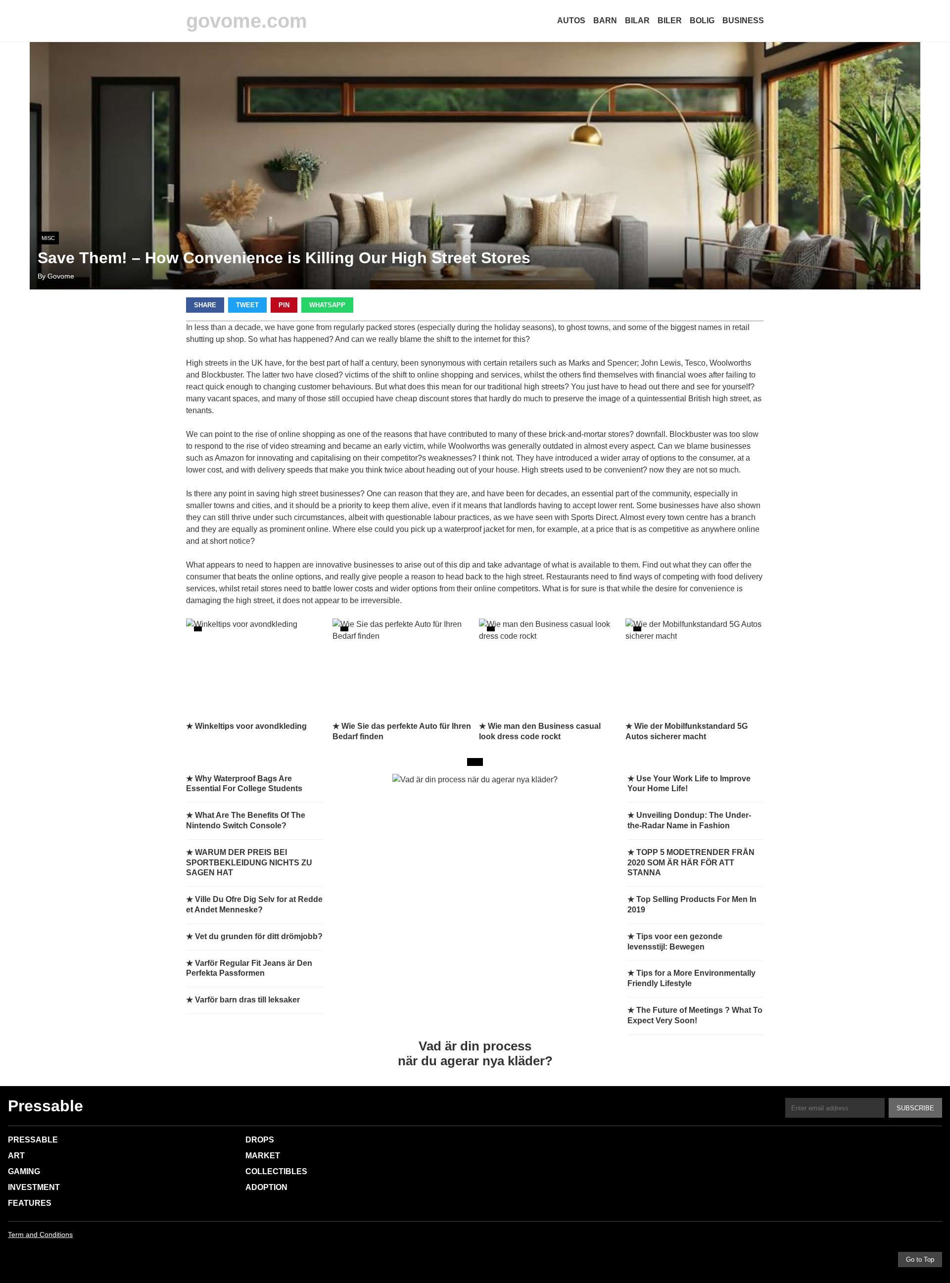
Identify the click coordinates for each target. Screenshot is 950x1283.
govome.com (246, 21)
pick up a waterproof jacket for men (471, 529)
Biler (670, 20)
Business (743, 20)
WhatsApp (327, 305)
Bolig (702, 20)
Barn (605, 20)
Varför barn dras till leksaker (247, 1000)
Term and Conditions (40, 1234)
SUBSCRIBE (915, 1108)
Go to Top (920, 1259)
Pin (284, 305)
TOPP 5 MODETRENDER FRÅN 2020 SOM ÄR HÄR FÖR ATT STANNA (691, 862)
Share (205, 305)
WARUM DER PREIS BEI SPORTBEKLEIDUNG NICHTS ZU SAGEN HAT (249, 862)
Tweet (247, 305)
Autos (571, 20)
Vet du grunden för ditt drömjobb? (259, 936)
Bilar (637, 20)
